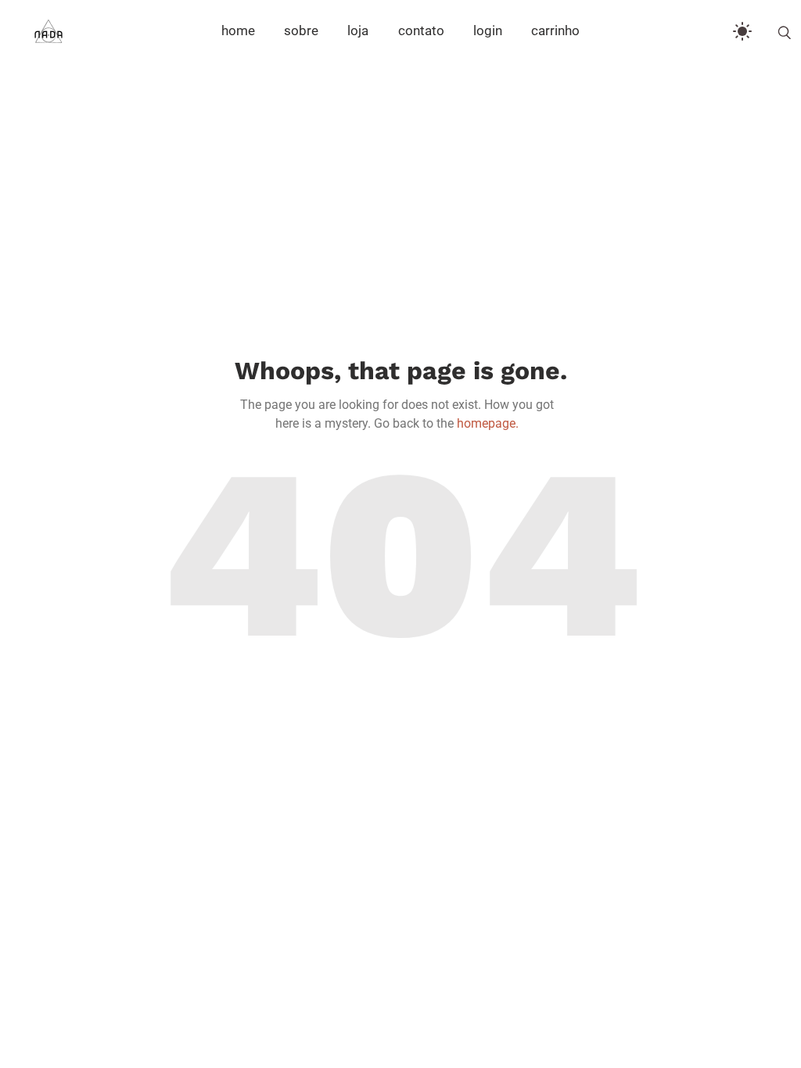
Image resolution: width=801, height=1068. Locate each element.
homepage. (488, 423)
